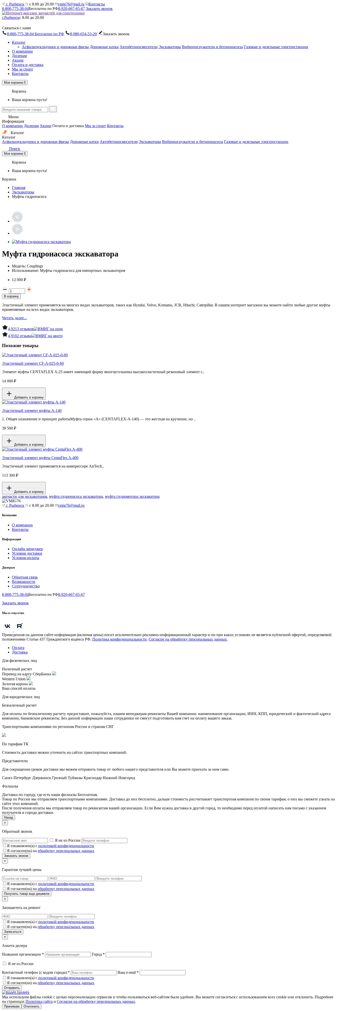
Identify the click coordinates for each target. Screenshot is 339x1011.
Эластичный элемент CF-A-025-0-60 (33, 363)
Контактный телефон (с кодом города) (36, 972)
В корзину (11, 296)
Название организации (23, 954)
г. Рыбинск (14, 4)
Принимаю (12, 1006)
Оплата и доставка (27, 65)
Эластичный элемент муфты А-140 (32, 410)
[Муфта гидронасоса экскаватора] (41, 242)
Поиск (14, 148)
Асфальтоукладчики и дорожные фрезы (55, 47)
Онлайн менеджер (27, 549)
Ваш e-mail (128, 972)
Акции (18, 60)
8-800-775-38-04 (15, 8)
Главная (18, 187)
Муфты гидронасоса (29, 196)
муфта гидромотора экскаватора (132, 496)
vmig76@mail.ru (71, 4)
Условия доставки (27, 553)
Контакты (96, 4)
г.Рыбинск (10, 17)
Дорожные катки (104, 47)
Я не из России (67, 840)
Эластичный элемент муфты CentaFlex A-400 (40, 458)
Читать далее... (14, 318)
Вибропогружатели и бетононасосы (212, 47)
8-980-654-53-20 (83, 34)
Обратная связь (25, 577)
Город (98, 954)
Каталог (19, 42)
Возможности (23, 581)
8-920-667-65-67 (71, 8)
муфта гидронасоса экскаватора (76, 496)
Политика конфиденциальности (119, 639)
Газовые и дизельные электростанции (276, 47)
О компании (22, 51)
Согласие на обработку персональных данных (188, 639)
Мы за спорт (22, 69)
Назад (8, 817)
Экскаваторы (170, 47)
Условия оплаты (25, 558)
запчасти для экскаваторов (24, 496)
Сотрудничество (26, 586)
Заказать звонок (99, 8)
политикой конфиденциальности (66, 846)
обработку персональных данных (66, 851)
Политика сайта (39, 1001)
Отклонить (31, 1006)
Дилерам (19, 56)
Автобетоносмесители (139, 47)
